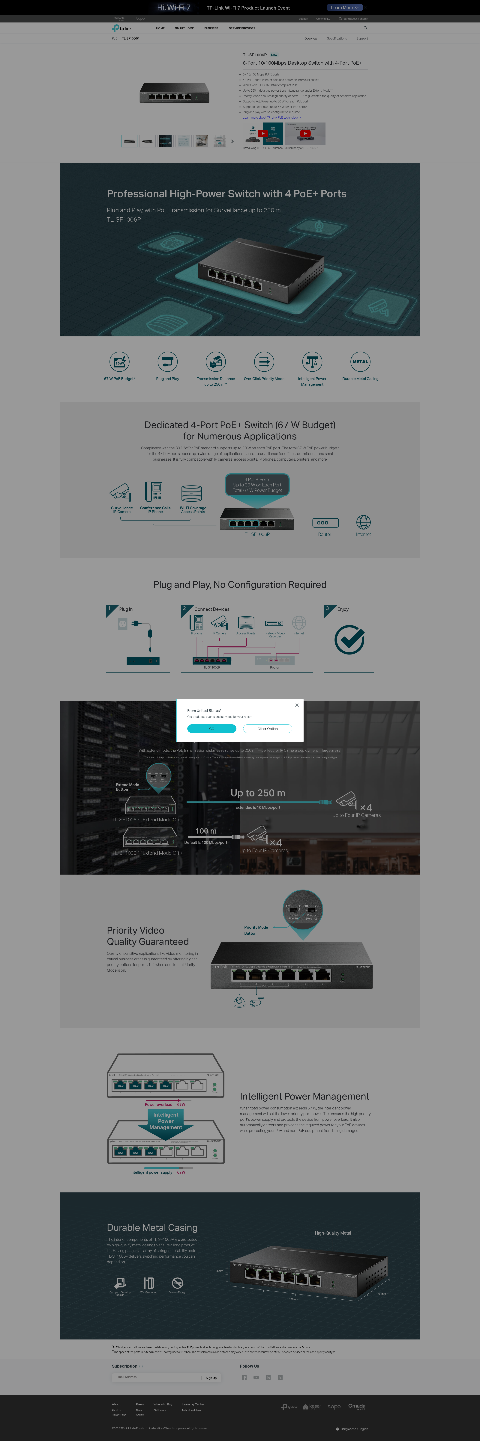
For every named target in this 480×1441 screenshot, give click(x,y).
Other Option (268, 728)
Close (297, 705)
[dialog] (240, 720)
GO (211, 728)
